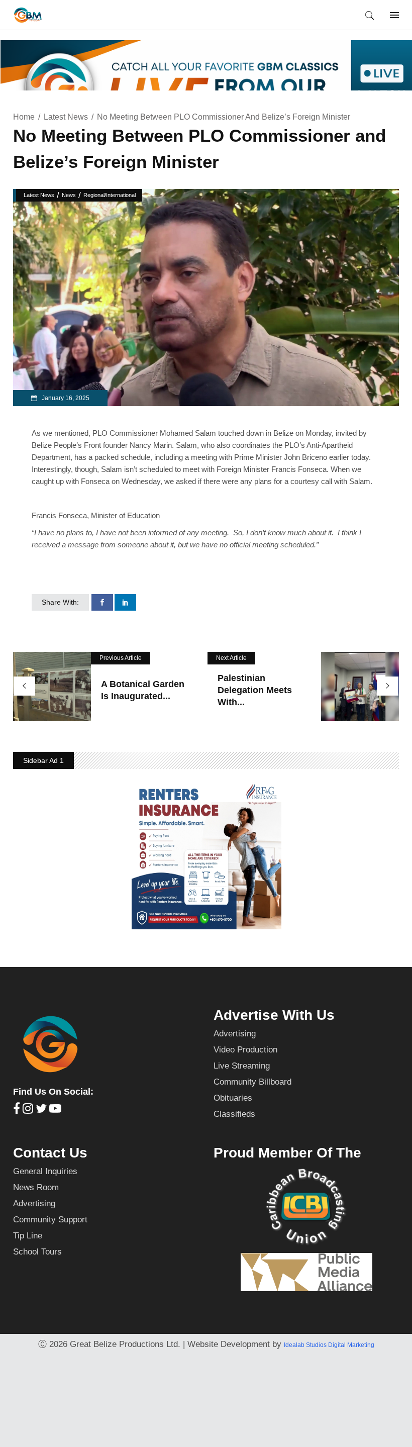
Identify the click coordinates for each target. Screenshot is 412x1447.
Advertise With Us (274, 1015)
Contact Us (50, 1153)
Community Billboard (252, 1082)
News (69, 195)
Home (24, 117)
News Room (36, 1187)
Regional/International (109, 195)
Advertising (235, 1033)
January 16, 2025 (64, 398)
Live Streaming (242, 1066)
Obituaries (233, 1098)
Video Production (245, 1049)
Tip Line (27, 1235)
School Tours (37, 1252)
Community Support (50, 1219)
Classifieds (234, 1114)
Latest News (66, 117)
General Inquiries (45, 1171)
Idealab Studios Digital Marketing (329, 1344)
